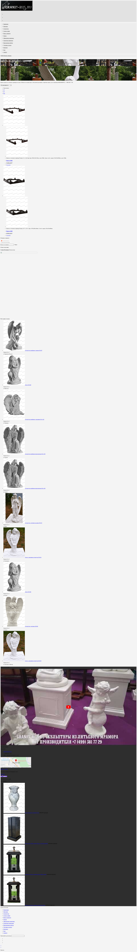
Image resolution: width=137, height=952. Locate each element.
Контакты (5, 929)
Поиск (16, 244)
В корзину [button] (8, 164)
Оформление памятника (9, 921)
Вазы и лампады (7, 917)
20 (3, 89)
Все (4, 93)
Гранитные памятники (8, 923)
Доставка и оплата (7, 927)
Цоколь (5, 919)
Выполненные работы (8, 925)
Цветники (5, 911)
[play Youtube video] (68, 707)
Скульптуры (6, 913)
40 (3, 91)
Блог (4, 931)
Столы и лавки (6, 915)
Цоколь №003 (9, 231)
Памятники (6, 909)
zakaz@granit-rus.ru (7, 751)
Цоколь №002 (9, 160)
